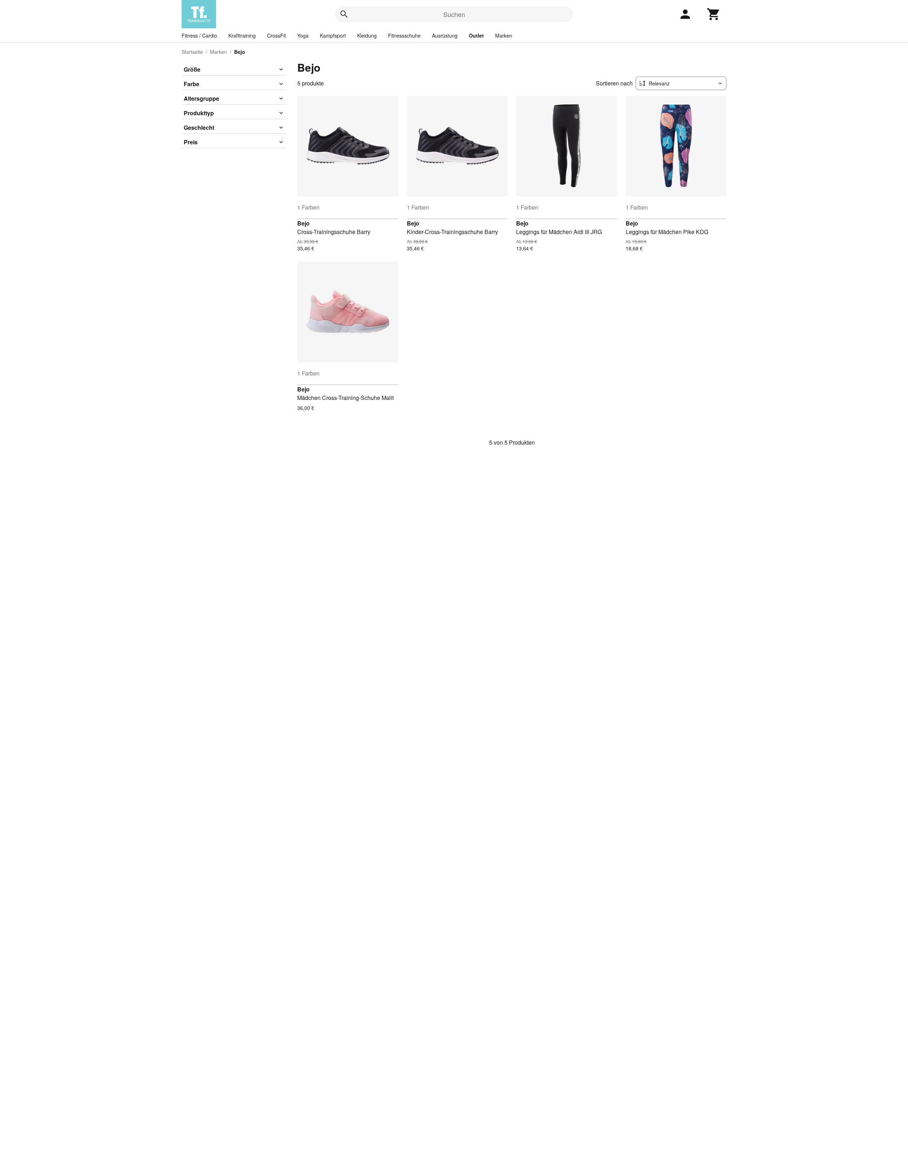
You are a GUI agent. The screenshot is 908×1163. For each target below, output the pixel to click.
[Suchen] (344, 14)
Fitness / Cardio (199, 35)
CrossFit (276, 35)
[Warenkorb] (714, 14)
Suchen (454, 14)
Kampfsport (333, 35)
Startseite (192, 51)
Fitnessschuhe (404, 35)
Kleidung (367, 35)
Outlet (476, 35)
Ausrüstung (445, 35)
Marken (503, 35)
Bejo (303, 223)
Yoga (303, 35)
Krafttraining (242, 35)
